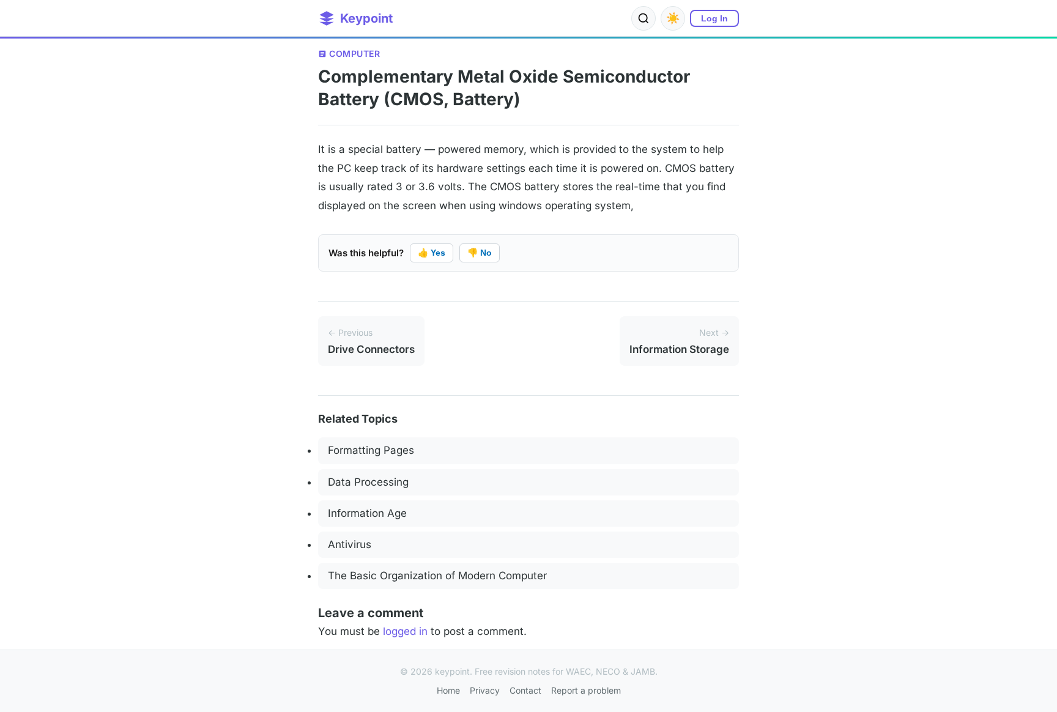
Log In (714, 18)
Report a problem (586, 690)
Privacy (485, 690)
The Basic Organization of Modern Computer (437, 575)
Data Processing (368, 482)
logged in (405, 631)
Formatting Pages (371, 450)
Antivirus (349, 544)
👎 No (479, 253)
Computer (354, 53)
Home (448, 690)
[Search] (643, 18)
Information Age (367, 513)
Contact (525, 690)
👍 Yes (431, 253)
